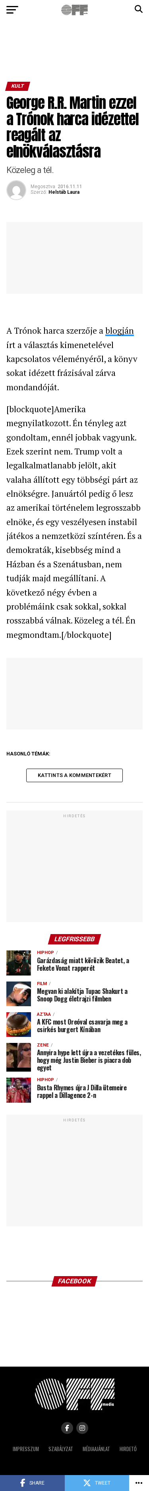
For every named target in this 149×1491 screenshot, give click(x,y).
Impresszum (26, 1449)
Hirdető (128, 1449)
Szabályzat (60, 1449)
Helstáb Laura (63, 192)
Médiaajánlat (96, 1449)
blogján (119, 330)
